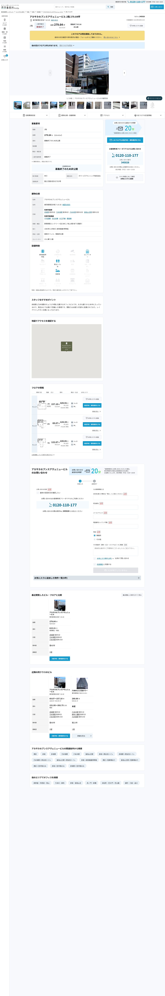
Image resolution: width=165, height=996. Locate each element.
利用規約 (100, 564)
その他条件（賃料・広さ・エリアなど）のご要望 (108, 545)
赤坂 (33, 12)
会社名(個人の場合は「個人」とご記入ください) (107, 494)
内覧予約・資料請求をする (92, 405)
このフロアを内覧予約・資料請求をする (126, 140)
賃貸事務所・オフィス (7, 12)
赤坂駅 (39, 12)
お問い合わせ (158, 7)
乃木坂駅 (59, 212)
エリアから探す (20, 12)
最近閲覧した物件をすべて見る (132, 595)
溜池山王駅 (88, 212)
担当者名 (96, 503)
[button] (124, 73)
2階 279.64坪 (68, 12)
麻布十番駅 (76, 714)
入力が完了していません (117, 570)
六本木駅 (73, 212)
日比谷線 (55, 218)
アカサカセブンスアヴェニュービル (53, 12)
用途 (94, 532)
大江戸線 (62, 218)
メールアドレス (98, 513)
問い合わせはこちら (111, 37)
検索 (111, 7)
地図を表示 (54, 20)
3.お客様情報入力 (98, 489)
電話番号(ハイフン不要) (100, 522)
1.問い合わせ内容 (41, 489)
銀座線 (69, 218)
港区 (28, 12)
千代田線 (47, 218)
